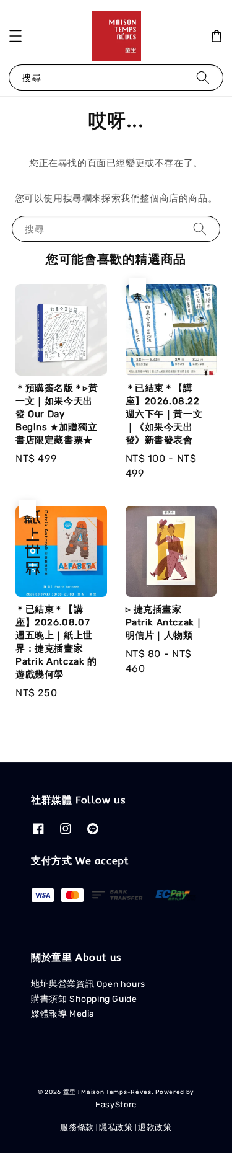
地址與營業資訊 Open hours (88, 984)
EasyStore (116, 1104)
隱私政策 (116, 1127)
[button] (15, 36)
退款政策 (155, 1127)
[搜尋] (203, 77)
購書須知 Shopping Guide (84, 999)
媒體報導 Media (63, 1014)
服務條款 (77, 1127)
